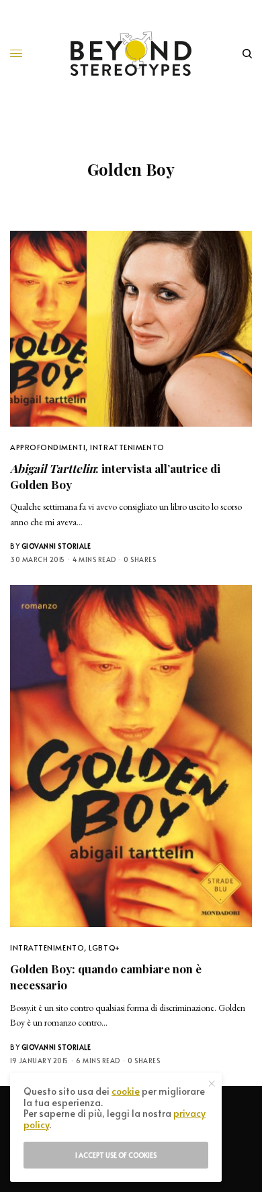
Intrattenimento (127, 447)
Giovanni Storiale (56, 546)
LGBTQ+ (104, 947)
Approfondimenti (47, 447)
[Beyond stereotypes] (131, 53)
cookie (126, 1091)
